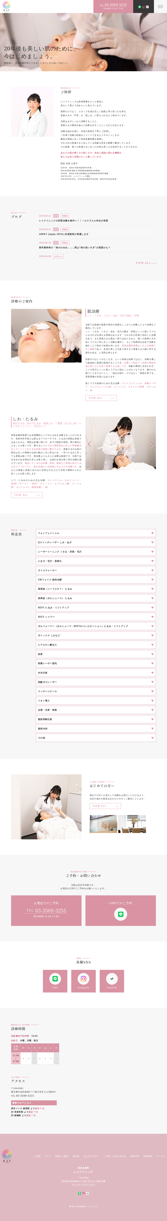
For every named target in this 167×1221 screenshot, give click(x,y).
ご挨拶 (37, 1156)
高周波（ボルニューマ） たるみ (55, 598)
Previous (16, 336)
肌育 (40, 654)
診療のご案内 (62, 1156)
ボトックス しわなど (49, 635)
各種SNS (134, 1156)
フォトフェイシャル (48, 533)
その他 (41, 737)
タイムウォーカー (47, 570)
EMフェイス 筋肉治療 (50, 579)
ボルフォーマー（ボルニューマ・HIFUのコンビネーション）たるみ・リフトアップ (83, 626)
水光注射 (42, 672)
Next (76, 336)
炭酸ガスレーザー (47, 681)
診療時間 (148, 1156)
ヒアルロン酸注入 (47, 644)
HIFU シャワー (46, 616)
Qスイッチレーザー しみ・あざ (55, 542)
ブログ (47, 1156)
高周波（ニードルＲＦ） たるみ (55, 588)
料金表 (76, 1156)
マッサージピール (47, 691)
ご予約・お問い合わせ (115, 1156)
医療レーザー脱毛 (47, 663)
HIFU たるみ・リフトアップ (53, 607)
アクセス (160, 1156)
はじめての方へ (91, 1156)
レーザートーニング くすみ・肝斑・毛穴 (60, 551)
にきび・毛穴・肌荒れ (50, 560)
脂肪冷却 (42, 728)
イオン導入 (44, 700)
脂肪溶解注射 (45, 719)
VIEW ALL (143, 262)
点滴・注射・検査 (47, 709)
